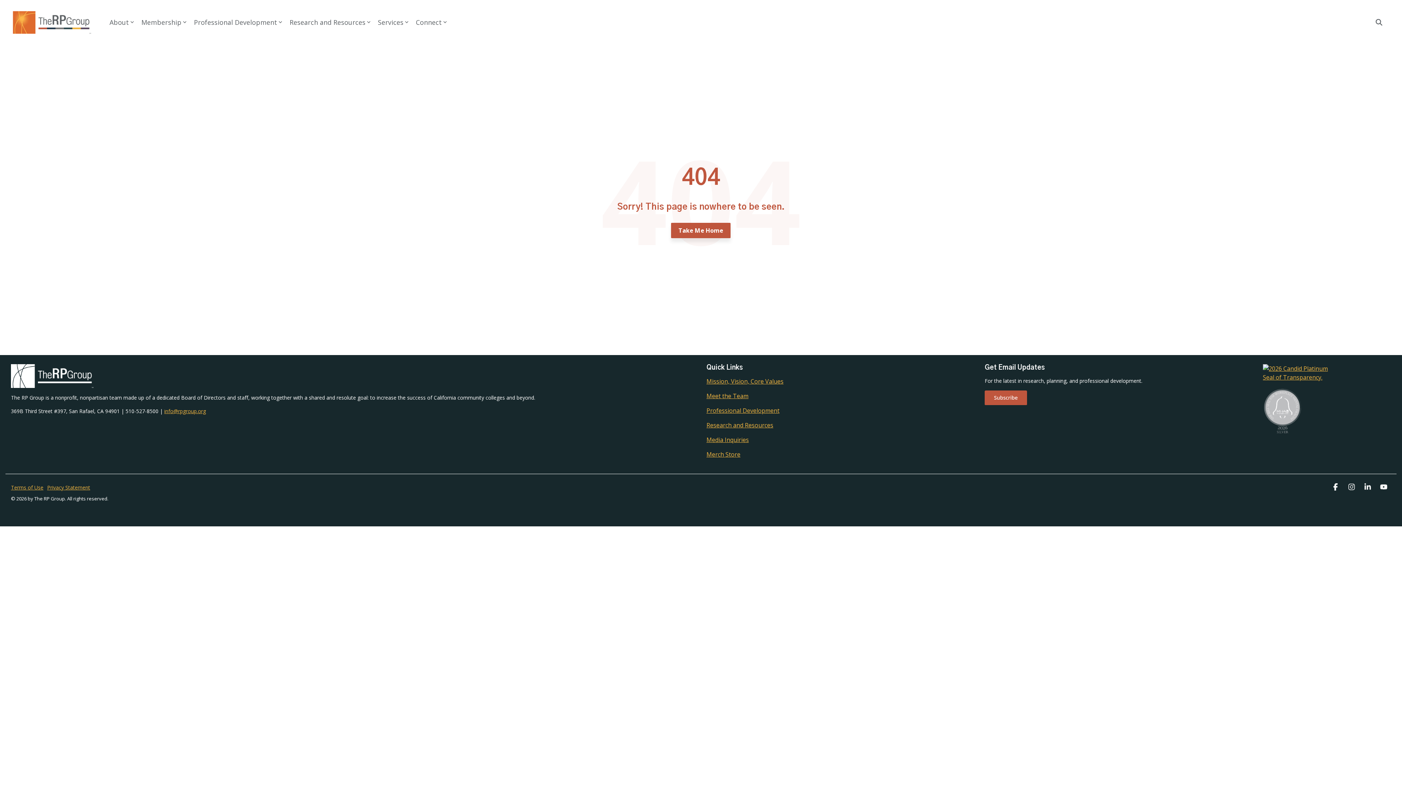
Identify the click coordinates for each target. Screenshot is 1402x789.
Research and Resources (327, 22)
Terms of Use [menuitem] (27, 487)
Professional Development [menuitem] (742, 411)
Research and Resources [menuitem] (739, 425)
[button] (1336, 487)
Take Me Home (700, 230)
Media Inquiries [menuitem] (727, 440)
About (119, 22)
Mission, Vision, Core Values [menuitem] (745, 381)
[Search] (1379, 22)
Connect (429, 22)
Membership (161, 22)
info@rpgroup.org (185, 411)
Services (390, 22)
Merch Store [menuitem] (723, 454)
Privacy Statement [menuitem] (68, 487)
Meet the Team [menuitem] (727, 396)
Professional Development (235, 22)
